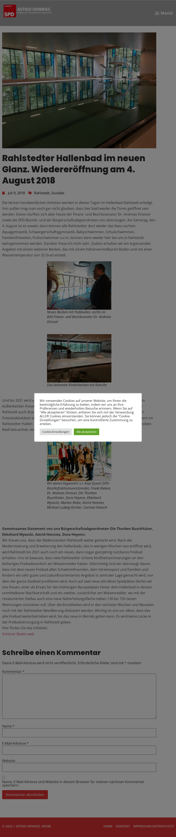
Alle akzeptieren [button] (86, 432)
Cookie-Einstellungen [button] (55, 432)
